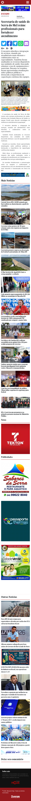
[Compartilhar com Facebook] (9, 43)
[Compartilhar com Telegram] (15, 43)
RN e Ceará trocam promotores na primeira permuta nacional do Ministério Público (15, 414)
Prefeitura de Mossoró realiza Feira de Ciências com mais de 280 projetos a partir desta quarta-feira (15, 745)
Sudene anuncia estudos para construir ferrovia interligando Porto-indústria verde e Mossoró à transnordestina (14, 366)
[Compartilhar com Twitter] (3, 43)
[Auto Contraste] (11, 48)
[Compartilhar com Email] (26, 43)
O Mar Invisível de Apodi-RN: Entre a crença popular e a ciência (13, 273)
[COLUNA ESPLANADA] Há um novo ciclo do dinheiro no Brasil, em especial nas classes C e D (15, 669)
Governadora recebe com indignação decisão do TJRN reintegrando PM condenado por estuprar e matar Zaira (14, 318)
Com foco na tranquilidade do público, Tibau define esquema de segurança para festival (15, 390)
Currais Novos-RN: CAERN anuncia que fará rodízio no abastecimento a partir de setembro (15, 204)
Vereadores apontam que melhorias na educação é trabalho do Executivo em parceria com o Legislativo (14, 694)
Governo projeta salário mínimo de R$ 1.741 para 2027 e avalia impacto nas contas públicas (14, 720)
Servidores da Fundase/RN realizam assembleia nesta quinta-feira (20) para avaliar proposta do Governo (14, 342)
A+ (2, 48)
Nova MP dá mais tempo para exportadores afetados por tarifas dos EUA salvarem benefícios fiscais (15, 621)
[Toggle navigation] (27, 2)
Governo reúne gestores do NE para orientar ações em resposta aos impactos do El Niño (14, 228)
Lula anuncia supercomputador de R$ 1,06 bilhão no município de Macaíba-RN (15, 295)
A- (7, 48)
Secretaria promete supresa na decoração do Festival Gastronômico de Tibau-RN (15, 251)
